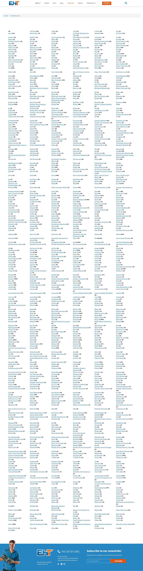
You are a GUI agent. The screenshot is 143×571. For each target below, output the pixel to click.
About (38, 3)
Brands (71, 3)
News (46, 3)
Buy (54, 3)
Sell (62, 3)
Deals (80, 3)
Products (91, 3)
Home (6, 15)
